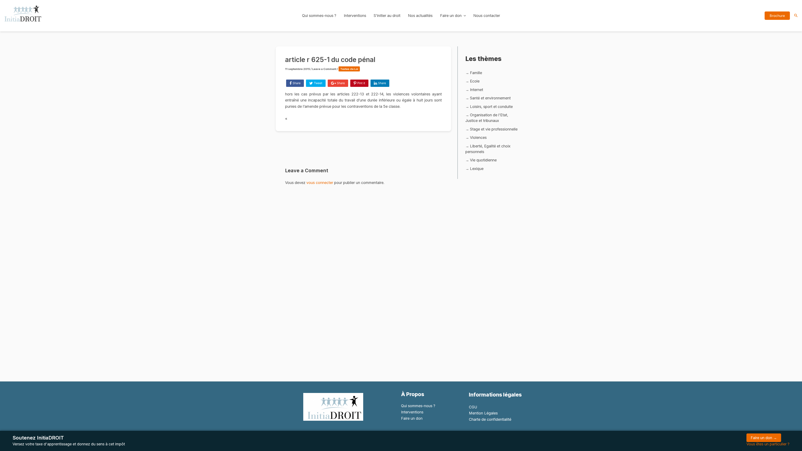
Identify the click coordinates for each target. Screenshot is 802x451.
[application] (464, 15)
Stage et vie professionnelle (494, 129)
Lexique (476, 168)
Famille (476, 73)
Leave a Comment (324, 69)
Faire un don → (764, 438)
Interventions (355, 15)
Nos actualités (420, 15)
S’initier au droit (387, 15)
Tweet (318, 83)
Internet (476, 89)
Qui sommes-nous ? (319, 15)
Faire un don (451, 15)
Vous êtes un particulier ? (767, 444)
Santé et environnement (490, 98)
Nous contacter (486, 15)
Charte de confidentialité (490, 419)
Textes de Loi (349, 69)
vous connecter (319, 182)
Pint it (361, 83)
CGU (473, 407)
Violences (478, 137)
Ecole (475, 81)
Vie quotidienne (483, 160)
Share (297, 83)
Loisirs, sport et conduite (491, 106)
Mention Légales (483, 413)
